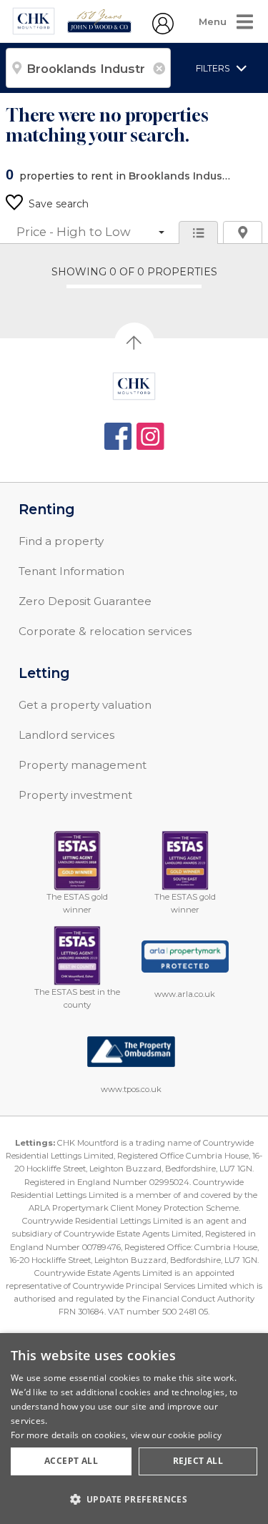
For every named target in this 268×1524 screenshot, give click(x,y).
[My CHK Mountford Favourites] (163, 30)
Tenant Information (71, 571)
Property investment (75, 795)
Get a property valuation (85, 705)
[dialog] (134, 1428)
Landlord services (66, 735)
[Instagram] (150, 437)
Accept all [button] (71, 1461)
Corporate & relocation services (105, 631)
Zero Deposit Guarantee (85, 601)
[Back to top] (134, 386)
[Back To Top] (134, 343)
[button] (134, 1499)
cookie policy (195, 1435)
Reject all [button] (198, 1461)
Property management (83, 765)
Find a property (61, 541)
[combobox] (88, 68)
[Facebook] (118, 437)
